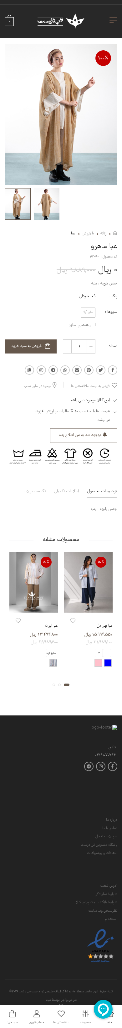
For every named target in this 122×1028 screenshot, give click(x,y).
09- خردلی (87, 296)
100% (103, 58)
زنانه (103, 234)
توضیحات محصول (102, 491)
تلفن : (111, 747)
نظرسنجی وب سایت (103, 911)
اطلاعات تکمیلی (66, 491)
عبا (73, 234)
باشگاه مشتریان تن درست (99, 845)
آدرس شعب (108, 886)
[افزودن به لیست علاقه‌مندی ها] (72, 621)
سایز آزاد (51, 653)
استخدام (111, 919)
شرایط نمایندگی (106, 894)
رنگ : (113, 296)
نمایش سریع (88, 606)
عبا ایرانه (51, 626)
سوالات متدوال (106, 836)
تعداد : (112, 346)
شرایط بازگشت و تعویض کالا (96, 902)
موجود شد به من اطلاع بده (80, 435)
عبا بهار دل (105, 626)
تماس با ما (109, 828)
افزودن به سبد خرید (27, 346)
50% (101, 562)
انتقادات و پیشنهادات (102, 853)
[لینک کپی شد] (29, 370)
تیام (48, 1000)
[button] (66, 684)
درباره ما (111, 820)
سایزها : (111, 312)
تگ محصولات (35, 491)
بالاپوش (88, 234)
